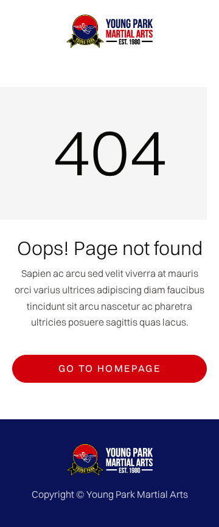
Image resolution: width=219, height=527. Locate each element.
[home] (109, 31)
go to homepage (109, 368)
